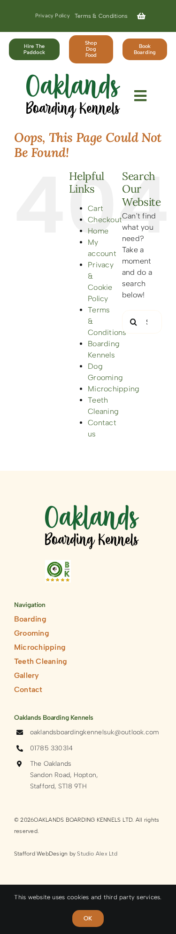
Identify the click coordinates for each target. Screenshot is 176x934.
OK (88, 918)
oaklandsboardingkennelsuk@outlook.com (95, 732)
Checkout (105, 219)
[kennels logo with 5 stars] (58, 563)
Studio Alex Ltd (97, 853)
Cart (95, 208)
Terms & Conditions (101, 16)
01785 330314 (51, 748)
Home (98, 230)
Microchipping (113, 388)
